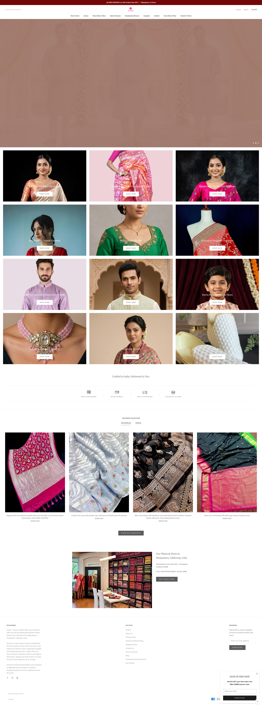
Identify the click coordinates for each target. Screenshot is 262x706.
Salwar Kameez (115, 16)
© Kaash (10, 699)
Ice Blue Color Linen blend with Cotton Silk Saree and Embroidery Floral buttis (99, 515)
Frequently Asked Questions (136, 659)
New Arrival (75, 16)
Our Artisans (130, 663)
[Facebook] (7, 677)
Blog (127, 655)
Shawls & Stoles (186, 16)
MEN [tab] (138, 423)
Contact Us (130, 648)
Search (246, 9)
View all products (131, 533)
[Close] (257, 674)
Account (238, 9)
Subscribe (240, 698)
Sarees (86, 16)
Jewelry (156, 16)
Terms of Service (132, 652)
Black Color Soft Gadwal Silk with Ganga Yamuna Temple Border (227, 515)
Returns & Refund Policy (135, 641)
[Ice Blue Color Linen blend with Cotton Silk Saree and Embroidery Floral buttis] (99, 472)
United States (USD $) (12, 9)
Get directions (167, 579)
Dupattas (146, 16)
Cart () (254, 10)
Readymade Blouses (132, 16)
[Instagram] (12, 677)
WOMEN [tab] (126, 423)
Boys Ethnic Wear (170, 16)
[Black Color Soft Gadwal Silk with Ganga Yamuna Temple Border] (227, 472)
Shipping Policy (131, 644)
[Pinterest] (17, 677)
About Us (129, 633)
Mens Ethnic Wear (99, 16)
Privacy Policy (131, 637)
